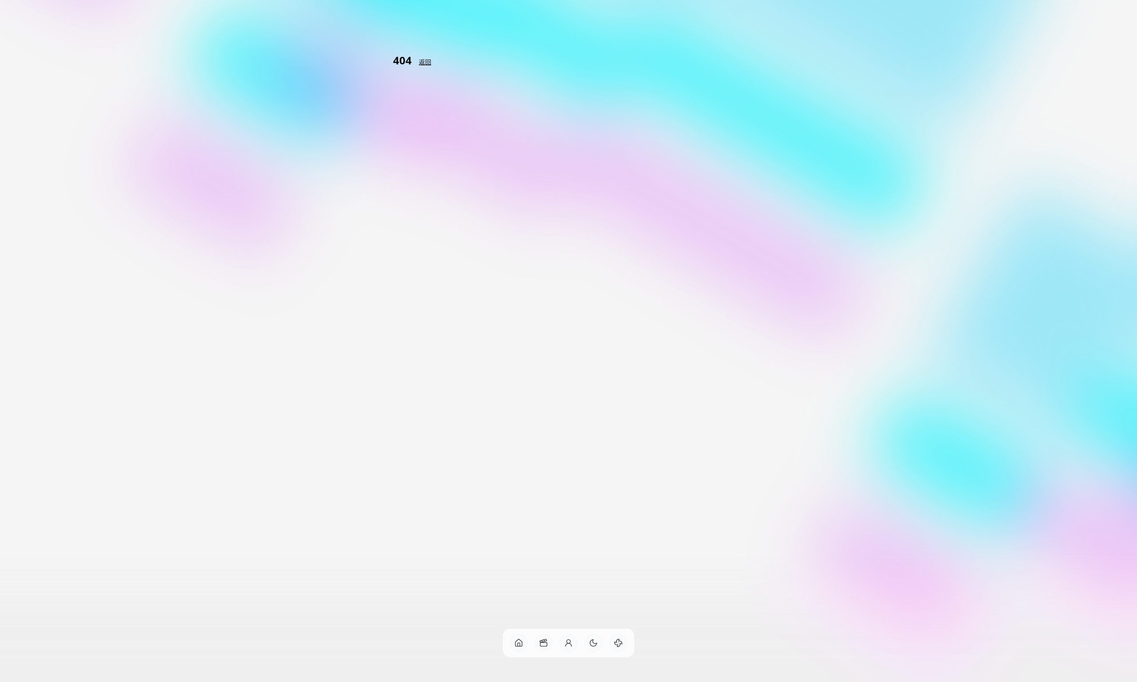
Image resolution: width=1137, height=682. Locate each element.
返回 (425, 62)
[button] (519, 643)
